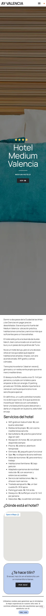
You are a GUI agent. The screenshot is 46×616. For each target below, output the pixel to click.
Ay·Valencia (12, 3)
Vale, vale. (24, 612)
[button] (39, 3)
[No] (42, 607)
